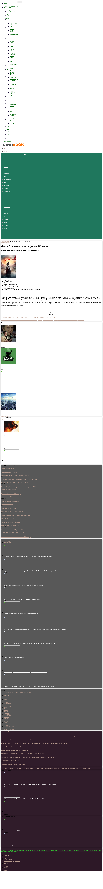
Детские (5, 176)
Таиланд (12, 98)
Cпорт (5, 216)
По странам (6, 18)
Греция (11, 42)
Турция (11, 99)
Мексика (12, 72)
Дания (11, 46)
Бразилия (12, 31)
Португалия (13, 84)
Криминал (6, 200)
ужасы (80, 768)
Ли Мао (22, 317)
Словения (12, 92)
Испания (12, 56)
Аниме (5, 157)
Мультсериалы (7, 141)
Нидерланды (13, 77)
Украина (12, 102)
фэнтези (88, 768)
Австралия (12, 20)
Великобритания (14, 34)
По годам (6, 125)
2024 (8, 126)
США (11, 95)
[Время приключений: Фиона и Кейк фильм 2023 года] (8, 386)
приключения (65, 768)
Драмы (5, 182)
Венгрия (12, 35)
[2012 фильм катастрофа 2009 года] (8, 409)
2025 (7, 768)
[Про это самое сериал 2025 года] (11, 843)
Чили (11, 111)
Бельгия (12, 29)
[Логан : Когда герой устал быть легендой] (12, 656)
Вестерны (6, 167)
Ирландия (12, 53)
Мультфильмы (7, 191)
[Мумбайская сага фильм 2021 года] (11, 446)
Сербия (11, 91)
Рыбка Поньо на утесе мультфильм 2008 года (15, 515)
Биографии (6, 160)
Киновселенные (7, 234)
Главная (3, 241)
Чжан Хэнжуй (53, 317)
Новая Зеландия (14, 79)
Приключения (7, 207)
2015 (8, 138)
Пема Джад (46, 317)
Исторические (7, 185)
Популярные (7, 541)
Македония (12, 70)
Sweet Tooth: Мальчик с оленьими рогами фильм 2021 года (20, 367)
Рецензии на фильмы (8, 237)
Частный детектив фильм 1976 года (12, 344)
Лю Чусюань (33, 317)
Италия (11, 57)
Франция (12, 106)
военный (9, 317)
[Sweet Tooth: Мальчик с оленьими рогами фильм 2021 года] (8, 364)
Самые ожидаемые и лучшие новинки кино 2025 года (16, 154)
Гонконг (12, 41)
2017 (8, 135)
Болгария (12, 30)
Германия (12, 39)
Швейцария (13, 114)
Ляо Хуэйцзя (39, 317)
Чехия (11, 110)
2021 (8, 130)
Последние (6, 539)
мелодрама (52, 768)
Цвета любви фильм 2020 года (11, 494)
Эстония (12, 118)
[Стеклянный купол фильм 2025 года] (11, 829)
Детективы (6, 173)
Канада (11, 61)
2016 (8, 137)
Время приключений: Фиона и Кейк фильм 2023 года (18, 389)
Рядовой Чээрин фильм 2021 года (12, 461)
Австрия (12, 22)
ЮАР (11, 120)
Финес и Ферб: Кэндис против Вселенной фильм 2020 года (20, 487)
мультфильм (58, 768)
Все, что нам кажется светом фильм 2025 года (16, 537)
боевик (5, 317)
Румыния (12, 88)
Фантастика (6, 225)
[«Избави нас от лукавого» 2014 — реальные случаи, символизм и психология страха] (12, 670)
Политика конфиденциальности (12, 861)
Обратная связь (7, 857)
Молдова (12, 73)
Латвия (11, 66)
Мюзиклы (6, 194)
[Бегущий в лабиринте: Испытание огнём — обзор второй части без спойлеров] (12, 583)
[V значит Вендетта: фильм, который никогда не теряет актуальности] (12, 612)
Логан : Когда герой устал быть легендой (14, 657)
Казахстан (12, 60)
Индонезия (12, 52)
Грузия (11, 43)
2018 (8, 134)
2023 (8, 127)
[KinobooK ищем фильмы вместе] (13, 146)
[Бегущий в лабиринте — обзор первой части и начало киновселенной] (12, 598)
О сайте (6, 858)
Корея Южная (13, 64)
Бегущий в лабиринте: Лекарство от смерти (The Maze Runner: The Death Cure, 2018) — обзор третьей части (31, 571)
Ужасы (5, 222)
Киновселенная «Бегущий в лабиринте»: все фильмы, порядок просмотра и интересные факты (28, 556)
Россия (11, 87)
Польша (12, 83)
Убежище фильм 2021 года (9, 472)
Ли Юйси (26, 317)
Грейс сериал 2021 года (8, 508)
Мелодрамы (6, 197)
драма (36, 768)
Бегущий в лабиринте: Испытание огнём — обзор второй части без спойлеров (24, 585)
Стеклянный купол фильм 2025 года (13, 764)
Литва (11, 68)
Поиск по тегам (8, 859)
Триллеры (6, 219)
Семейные (6, 210)
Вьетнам (12, 37)
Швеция (12, 115)
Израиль (12, 49)
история (14, 317)
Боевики (5, 164)
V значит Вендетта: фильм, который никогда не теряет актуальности (21, 613)
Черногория (13, 108)
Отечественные (7, 204)
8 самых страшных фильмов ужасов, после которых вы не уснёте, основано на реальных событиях (29, 686)
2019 (8, 133)
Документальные (7, 179)
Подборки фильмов (8, 231)
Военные (6, 170)
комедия (43, 768)
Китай (11, 62)
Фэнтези (5, 228)
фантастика (84, 768)
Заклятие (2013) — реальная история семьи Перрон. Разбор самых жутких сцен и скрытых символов (30, 643)
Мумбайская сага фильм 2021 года (12, 447)
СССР (11, 93)
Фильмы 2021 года (24, 768)
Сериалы (6, 213)
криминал (48, 768)
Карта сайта (7, 855)
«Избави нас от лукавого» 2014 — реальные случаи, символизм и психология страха (25, 672)
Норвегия (12, 80)
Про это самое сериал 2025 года (12, 845)
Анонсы (6, 139)
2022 (8, 129)
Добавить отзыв (5, 416)
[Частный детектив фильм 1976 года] (8, 341)
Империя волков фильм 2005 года (12, 433)
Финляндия (13, 104)
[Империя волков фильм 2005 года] (11, 431)
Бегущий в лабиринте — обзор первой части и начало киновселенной (22, 599)
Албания (12, 25)
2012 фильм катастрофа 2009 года (12, 412)
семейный (72, 768)
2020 (8, 131)
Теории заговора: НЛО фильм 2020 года (14, 530)
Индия (11, 50)
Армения (12, 26)
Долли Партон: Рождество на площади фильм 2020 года (19, 479)
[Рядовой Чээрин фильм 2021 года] (11, 460)
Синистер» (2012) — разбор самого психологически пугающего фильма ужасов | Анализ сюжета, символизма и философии (35, 629)
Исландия (12, 54)
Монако (12, 75)
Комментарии (7, 542)
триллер (76, 768)
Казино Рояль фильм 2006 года (11, 522)
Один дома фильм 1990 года (10, 501)
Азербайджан (13, 23)
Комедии (6, 188)
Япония (12, 123)
